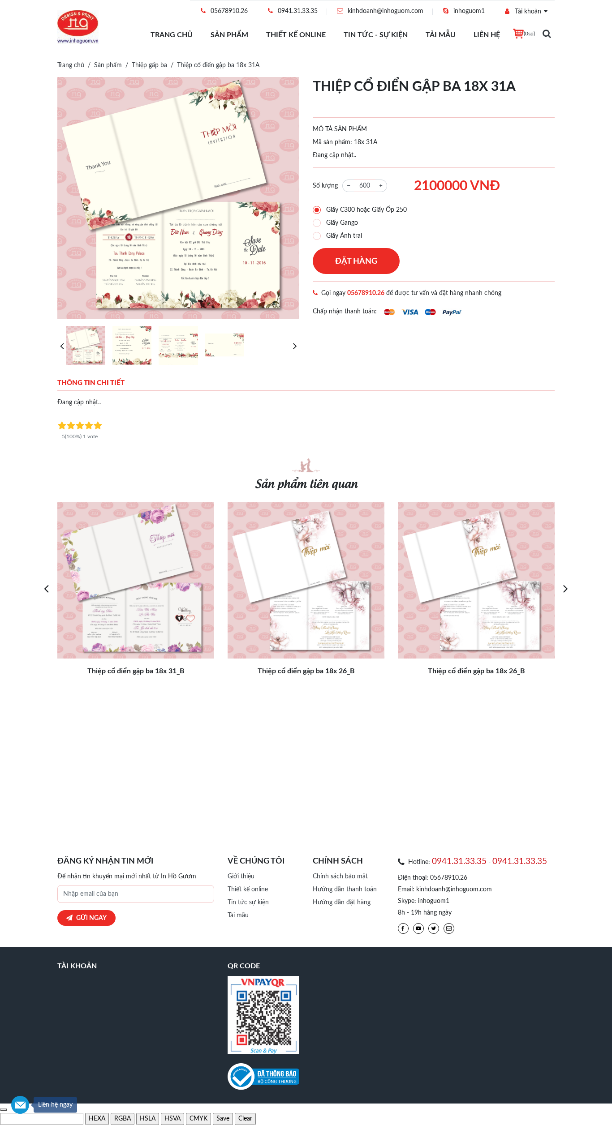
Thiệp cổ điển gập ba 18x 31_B (136, 671)
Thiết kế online (296, 34)
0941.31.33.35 (298, 11)
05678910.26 (229, 11)
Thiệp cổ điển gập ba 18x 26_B (306, 671)
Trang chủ (172, 34)
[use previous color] (3, 1109)
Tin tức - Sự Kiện (376, 34)
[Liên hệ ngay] (20, 1105)
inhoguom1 (469, 11)
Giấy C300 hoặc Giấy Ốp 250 (366, 210)
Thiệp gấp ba (149, 65)
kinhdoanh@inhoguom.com (385, 11)
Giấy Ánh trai (344, 236)
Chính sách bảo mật (340, 876)
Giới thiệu (241, 876)
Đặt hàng (356, 261)
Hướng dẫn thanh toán (345, 889)
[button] (61, 345)
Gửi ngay (91, 918)
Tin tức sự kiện (248, 902)
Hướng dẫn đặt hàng (342, 902)
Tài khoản (528, 12)
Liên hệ (487, 34)
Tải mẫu (441, 34)
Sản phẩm (229, 34)
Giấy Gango (342, 223)
